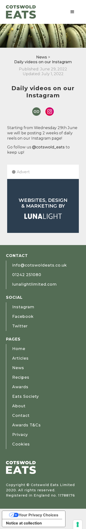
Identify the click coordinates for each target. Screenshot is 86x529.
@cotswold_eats (48, 147)
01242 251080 (26, 274)
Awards (20, 387)
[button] (72, 12)
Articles (20, 358)
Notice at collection (24, 523)
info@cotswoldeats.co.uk (39, 265)
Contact (21, 415)
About (19, 406)
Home (18, 348)
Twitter (20, 326)
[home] (21, 12)
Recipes (20, 377)
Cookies (21, 444)
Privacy (20, 434)
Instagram (23, 307)
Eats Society (25, 396)
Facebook (23, 316)
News (41, 57)
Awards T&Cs (26, 425)
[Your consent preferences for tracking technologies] (77, 524)
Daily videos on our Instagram (43, 62)
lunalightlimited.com (34, 284)
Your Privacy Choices (38, 515)
